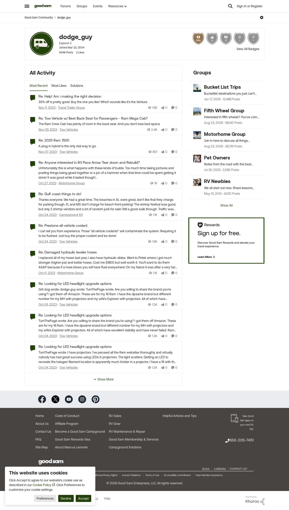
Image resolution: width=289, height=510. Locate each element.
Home (39, 416)
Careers (220, 469)
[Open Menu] (261, 17)
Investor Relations (131, 475)
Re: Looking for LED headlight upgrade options (75, 284)
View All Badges (248, 49)
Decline (66, 498)
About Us (42, 423)
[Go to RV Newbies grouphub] (197, 182)
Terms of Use (152, 475)
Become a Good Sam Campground (80, 431)
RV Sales (115, 416)
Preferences (45, 498)
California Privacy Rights (105, 475)
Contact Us (43, 431)
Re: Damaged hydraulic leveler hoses (68, 252)
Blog (205, 469)
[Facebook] (42, 399)
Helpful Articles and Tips (180, 416)
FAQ (38, 439)
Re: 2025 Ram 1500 (54, 140)
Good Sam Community (39, 17)
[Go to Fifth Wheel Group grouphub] (197, 111)
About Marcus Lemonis (71, 447)
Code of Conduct (67, 416)
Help (107, 498)
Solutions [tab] (76, 85)
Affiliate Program (66, 423)
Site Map (41, 447)
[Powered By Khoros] (255, 500)
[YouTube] (69, 399)
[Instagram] (82, 399)
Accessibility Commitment (177, 475)
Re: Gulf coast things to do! (60, 194)
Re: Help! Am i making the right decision (70, 96)
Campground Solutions (125, 447)
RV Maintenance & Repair (127, 431)
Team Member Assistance (209, 475)
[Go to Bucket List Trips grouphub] (197, 88)
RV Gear (115, 423)
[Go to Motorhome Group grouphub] (197, 135)
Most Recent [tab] (39, 85)
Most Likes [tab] (59, 85)
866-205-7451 (241, 440)
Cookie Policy (42, 485)
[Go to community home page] (43, 6)
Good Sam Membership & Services (134, 439)
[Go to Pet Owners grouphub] (197, 159)
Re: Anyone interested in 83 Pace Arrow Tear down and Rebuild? (89, 162)
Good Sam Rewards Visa (72, 439)
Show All (226, 205)
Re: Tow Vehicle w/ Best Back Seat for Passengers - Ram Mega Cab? (93, 118)
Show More (106, 379)
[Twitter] (55, 399)
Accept (83, 498)
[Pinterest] (95, 399)
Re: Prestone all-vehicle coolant (63, 225)
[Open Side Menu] (27, 6)
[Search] (230, 6)
